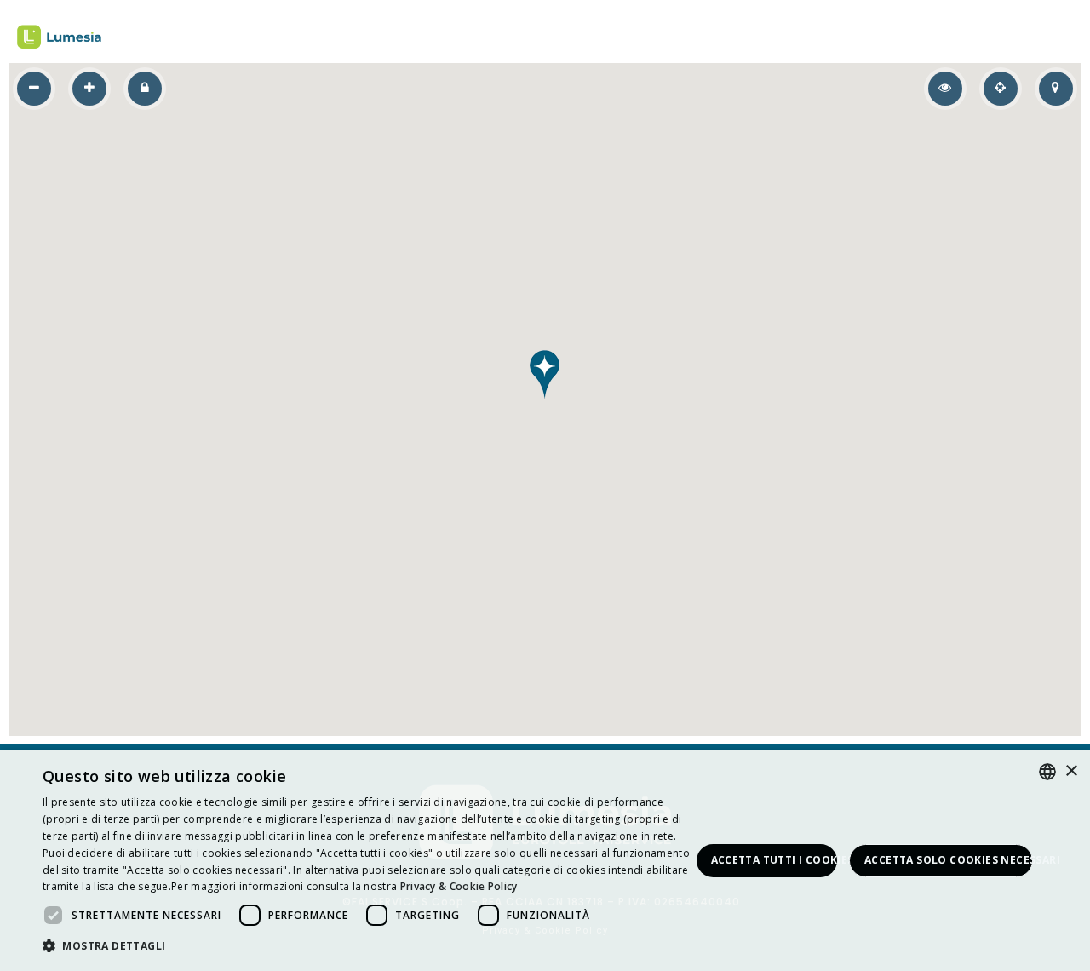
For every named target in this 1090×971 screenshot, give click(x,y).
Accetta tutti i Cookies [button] (774, 860)
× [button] (1070, 771)
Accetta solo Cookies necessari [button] (948, 860)
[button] (545, 374)
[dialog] (545, 860)
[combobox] (1047, 771)
